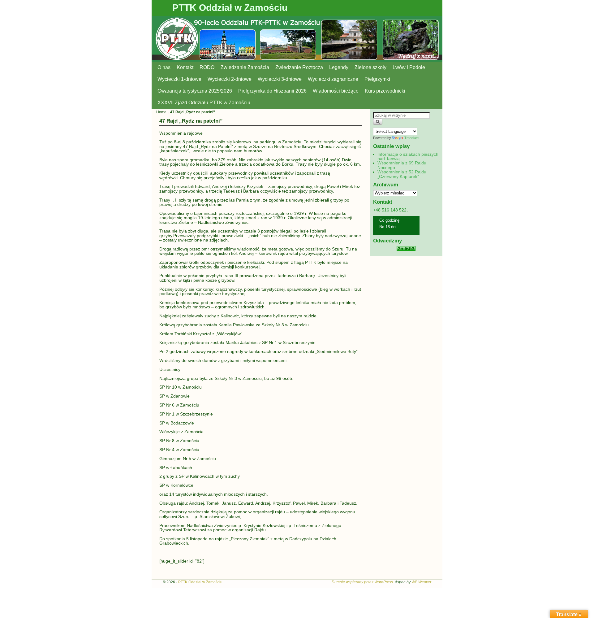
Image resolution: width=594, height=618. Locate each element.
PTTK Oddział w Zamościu (229, 7)
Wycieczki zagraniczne (333, 79)
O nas (163, 67)
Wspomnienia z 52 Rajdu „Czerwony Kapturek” (401, 174)
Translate (411, 138)
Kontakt (185, 67)
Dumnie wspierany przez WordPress (362, 582)
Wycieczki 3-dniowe (280, 79)
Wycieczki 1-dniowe (179, 79)
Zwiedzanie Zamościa (245, 67)
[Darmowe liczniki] (406, 249)
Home (161, 112)
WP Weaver (421, 582)
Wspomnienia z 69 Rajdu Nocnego (401, 165)
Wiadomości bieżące (336, 91)
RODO (207, 67)
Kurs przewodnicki (385, 91)
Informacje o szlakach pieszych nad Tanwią (407, 156)
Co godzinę (389, 220)
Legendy (338, 67)
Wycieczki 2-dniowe (230, 79)
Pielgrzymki (377, 79)
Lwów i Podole (409, 67)
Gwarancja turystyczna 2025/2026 (194, 91)
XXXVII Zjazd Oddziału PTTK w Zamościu (203, 102)
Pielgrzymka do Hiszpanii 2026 (272, 91)
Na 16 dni (387, 226)
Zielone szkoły (370, 67)
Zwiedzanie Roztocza (299, 67)
